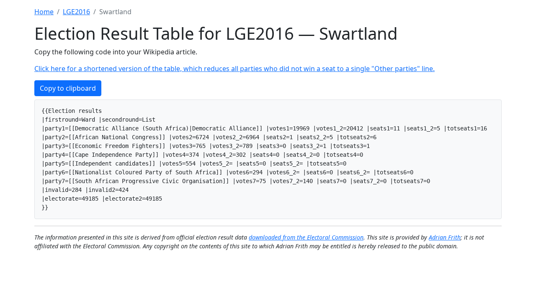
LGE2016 (76, 11)
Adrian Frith (445, 237)
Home (44, 11)
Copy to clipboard (68, 88)
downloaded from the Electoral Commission (306, 237)
